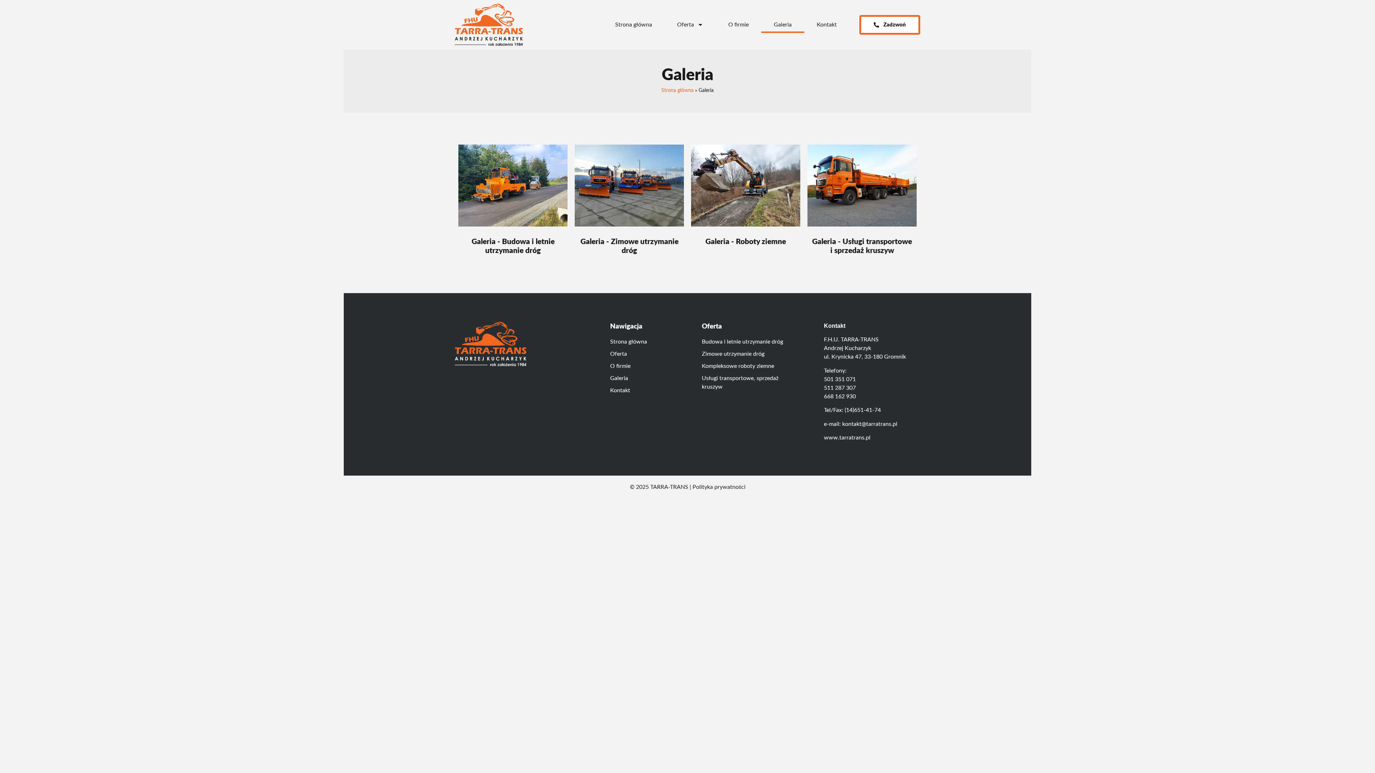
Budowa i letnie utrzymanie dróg (742, 342)
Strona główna (633, 25)
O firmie (738, 25)
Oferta (685, 25)
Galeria (783, 25)
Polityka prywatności (719, 487)
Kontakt (827, 25)
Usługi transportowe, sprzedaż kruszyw (740, 382)
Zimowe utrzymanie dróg (733, 354)
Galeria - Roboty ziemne (745, 241)
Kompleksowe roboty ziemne (738, 366)
